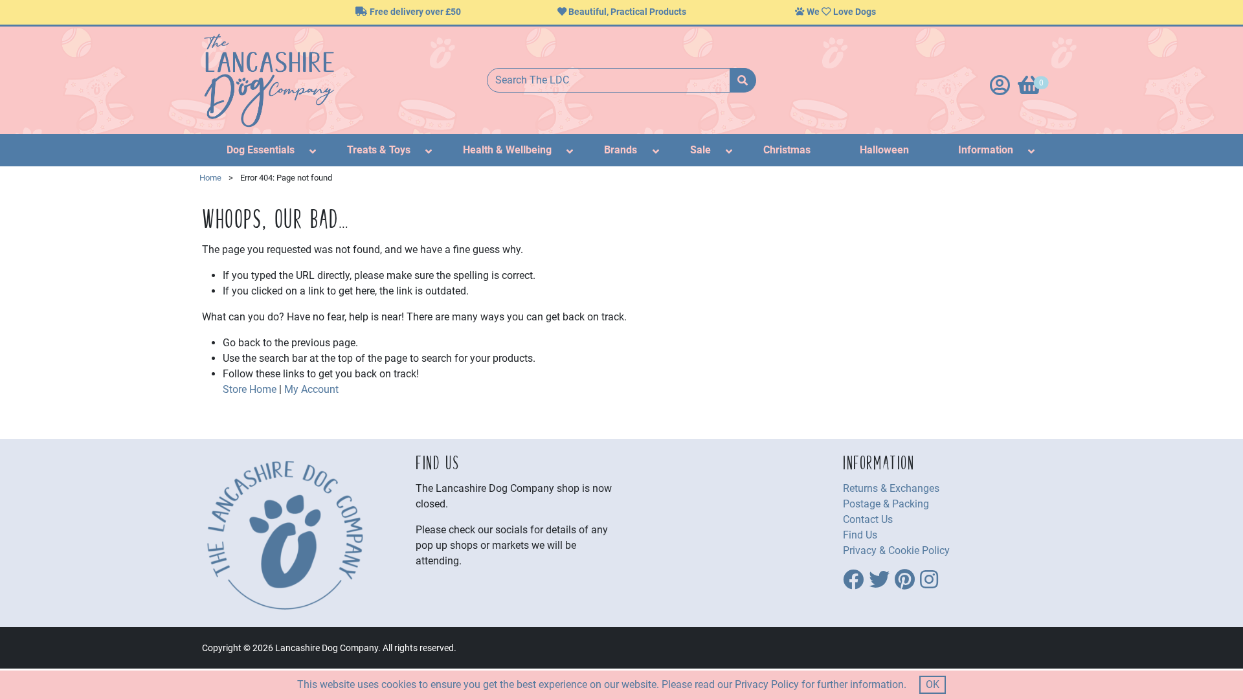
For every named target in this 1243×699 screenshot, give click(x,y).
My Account (311, 389)
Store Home (249, 389)
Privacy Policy (767, 684)
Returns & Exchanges (891, 488)
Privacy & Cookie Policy (896, 550)
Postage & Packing (886, 504)
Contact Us (868, 519)
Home (210, 178)
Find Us (860, 535)
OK (932, 684)
